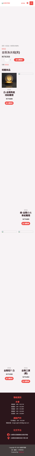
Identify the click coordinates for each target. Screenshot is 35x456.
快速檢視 (9, 86)
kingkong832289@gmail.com (20, 423)
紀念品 (7, 46)
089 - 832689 (20, 413)
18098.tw (21, 452)
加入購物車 (19, 60)
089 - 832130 (20, 404)
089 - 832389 (20, 406)
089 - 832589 (20, 411)
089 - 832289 (20, 420)
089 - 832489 (20, 409)
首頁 (3, 46)
